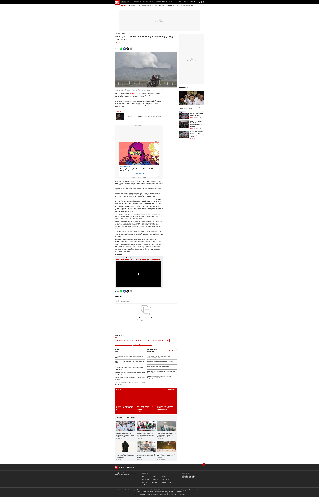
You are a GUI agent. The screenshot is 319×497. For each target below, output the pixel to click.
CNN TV (186, 2)
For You (123, 2)
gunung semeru (121, 340)
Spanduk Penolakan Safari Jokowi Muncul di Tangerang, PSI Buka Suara (159, 377)
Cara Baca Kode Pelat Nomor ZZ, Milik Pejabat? (160, 361)
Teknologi (158, 2)
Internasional (137, 2)
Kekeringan (132, 5)
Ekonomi (145, 2)
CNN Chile (163, 494)
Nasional (129, 2)
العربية (175, 494)
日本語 (179, 494)
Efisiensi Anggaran (172, 5)
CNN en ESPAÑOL (154, 494)
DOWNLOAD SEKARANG (122, 477)
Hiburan (171, 2)
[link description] (117, 2)
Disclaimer (174, 493)
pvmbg (147, 340)
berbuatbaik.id (166, 482)
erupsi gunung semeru (160, 340)
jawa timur (135, 340)
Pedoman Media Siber (161, 493)
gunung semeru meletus (143, 344)
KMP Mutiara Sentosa (145, 5)
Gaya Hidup (178, 2)
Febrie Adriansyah (159, 5)
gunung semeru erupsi (123, 344)
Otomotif (164, 2)
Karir (169, 493)
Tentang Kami (145, 493)
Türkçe (183, 494)
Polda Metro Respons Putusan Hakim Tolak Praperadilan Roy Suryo (158, 357)
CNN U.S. (136, 494)
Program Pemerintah (187, 5)
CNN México (169, 494)
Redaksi (152, 493)
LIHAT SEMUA (172, 390)
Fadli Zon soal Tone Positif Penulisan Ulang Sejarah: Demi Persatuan (143, 116)
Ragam (192, 2)
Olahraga (151, 2)
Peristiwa (124, 33)
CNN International (144, 494)
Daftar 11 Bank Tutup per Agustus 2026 (158, 366)
